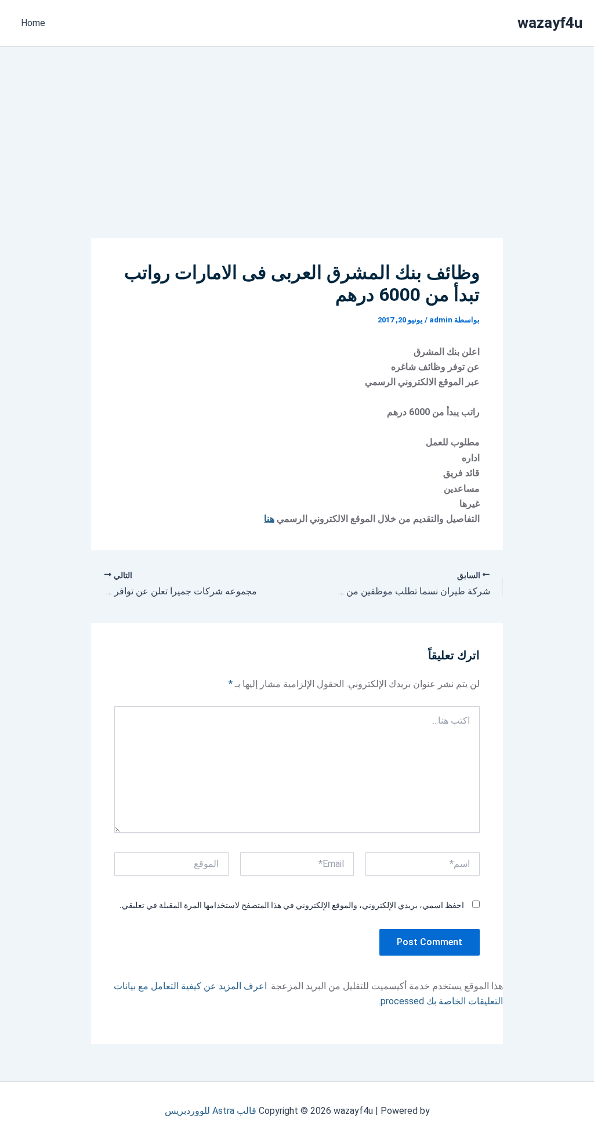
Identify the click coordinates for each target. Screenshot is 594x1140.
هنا (269, 518)
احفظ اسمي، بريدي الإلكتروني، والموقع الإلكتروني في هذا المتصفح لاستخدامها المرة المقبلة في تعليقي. (291, 905)
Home (33, 22)
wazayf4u (549, 22)
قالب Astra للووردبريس (210, 1110)
